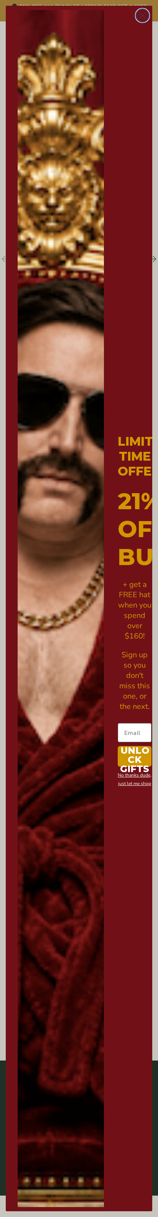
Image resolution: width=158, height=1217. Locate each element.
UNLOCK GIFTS (134, 756)
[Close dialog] (142, 15)
